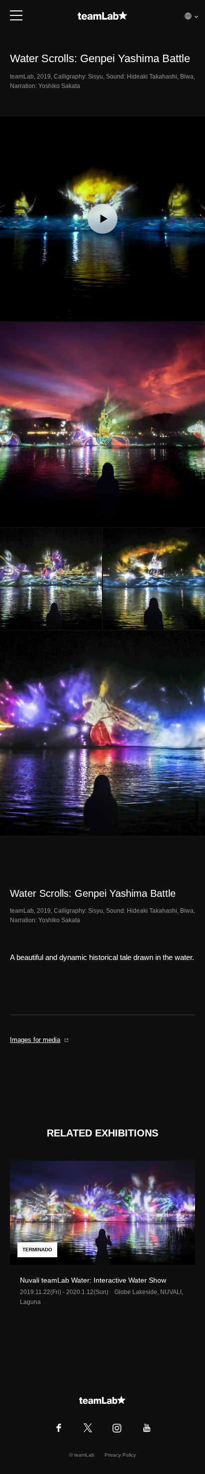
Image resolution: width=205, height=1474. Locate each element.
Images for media (35, 1039)
